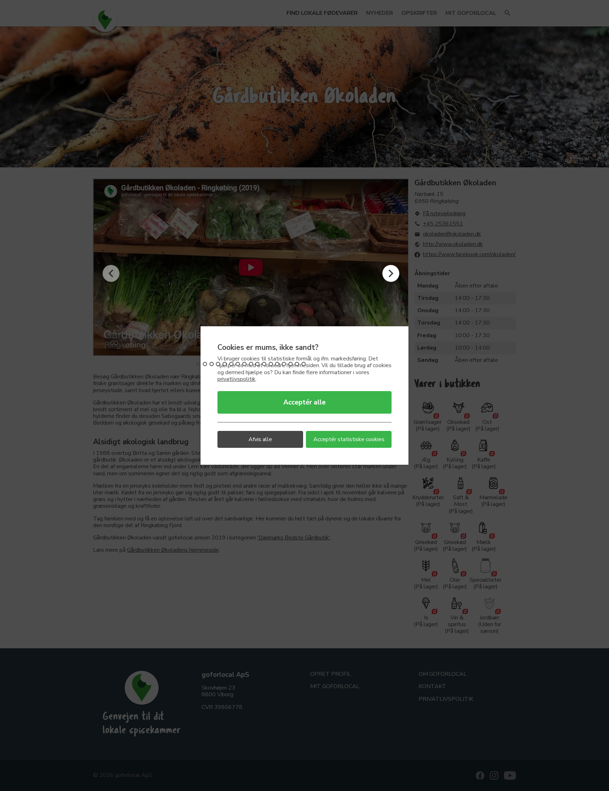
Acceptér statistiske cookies (349, 439)
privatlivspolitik (236, 379)
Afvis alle (260, 439)
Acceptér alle (304, 402)
